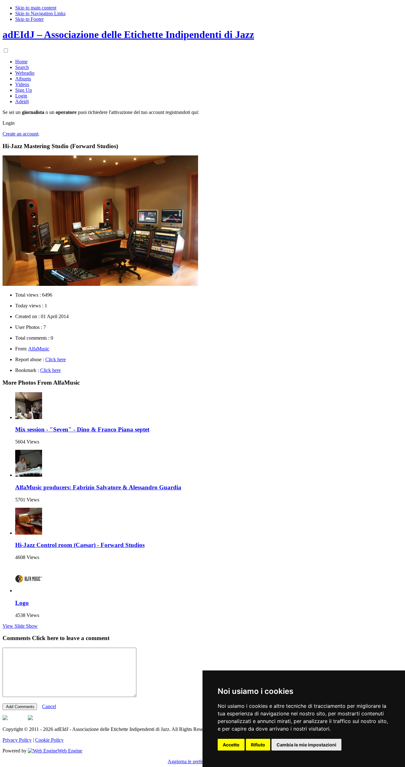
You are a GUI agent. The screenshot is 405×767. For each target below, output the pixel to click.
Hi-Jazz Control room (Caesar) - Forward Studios (80, 545)
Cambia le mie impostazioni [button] (306, 744)
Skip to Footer (29, 19)
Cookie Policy (49, 740)
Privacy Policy (17, 740)
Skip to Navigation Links (40, 13)
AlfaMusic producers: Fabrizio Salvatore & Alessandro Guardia (98, 487)
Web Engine (70, 750)
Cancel (49, 706)
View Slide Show (20, 626)
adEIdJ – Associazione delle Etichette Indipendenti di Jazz (128, 34)
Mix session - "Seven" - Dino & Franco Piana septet (82, 429)
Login (9, 123)
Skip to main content (35, 7)
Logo (22, 603)
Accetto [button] (231, 744)
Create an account (20, 133)
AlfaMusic (38, 348)
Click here (55, 359)
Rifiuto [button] (258, 744)
